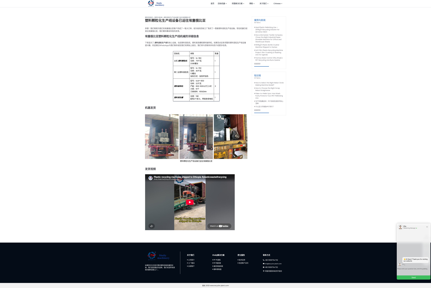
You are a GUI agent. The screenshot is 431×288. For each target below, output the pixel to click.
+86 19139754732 (271, 260)
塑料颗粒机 (182, 61)
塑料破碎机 (178, 86)
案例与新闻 (158, 17)
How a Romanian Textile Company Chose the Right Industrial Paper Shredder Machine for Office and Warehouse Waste (269, 38)
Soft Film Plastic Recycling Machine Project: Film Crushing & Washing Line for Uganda (269, 52)
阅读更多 (257, 64)
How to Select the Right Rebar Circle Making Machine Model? (269, 84)
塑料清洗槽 (178, 97)
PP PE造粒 (217, 260)
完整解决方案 (237, 3)
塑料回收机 (149, 17)
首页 (212, 3)
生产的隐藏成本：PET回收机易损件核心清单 (269, 102)
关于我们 (263, 3)
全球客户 (191, 266)
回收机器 (221, 3)
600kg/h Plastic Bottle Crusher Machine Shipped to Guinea (267, 46)
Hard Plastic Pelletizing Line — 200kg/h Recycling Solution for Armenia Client (267, 29)
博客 (251, 3)
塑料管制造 (217, 269)
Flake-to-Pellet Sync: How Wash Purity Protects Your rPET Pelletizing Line (269, 95)
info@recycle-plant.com (273, 264)
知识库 (257, 75)
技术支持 (242, 260)
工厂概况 (191, 263)
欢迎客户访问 (243, 263)
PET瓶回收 (217, 263)
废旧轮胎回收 (218, 266)
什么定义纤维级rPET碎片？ (264, 106)
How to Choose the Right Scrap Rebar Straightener (267, 89)
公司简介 (191, 260)
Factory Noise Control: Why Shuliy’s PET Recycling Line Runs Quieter (269, 59)
